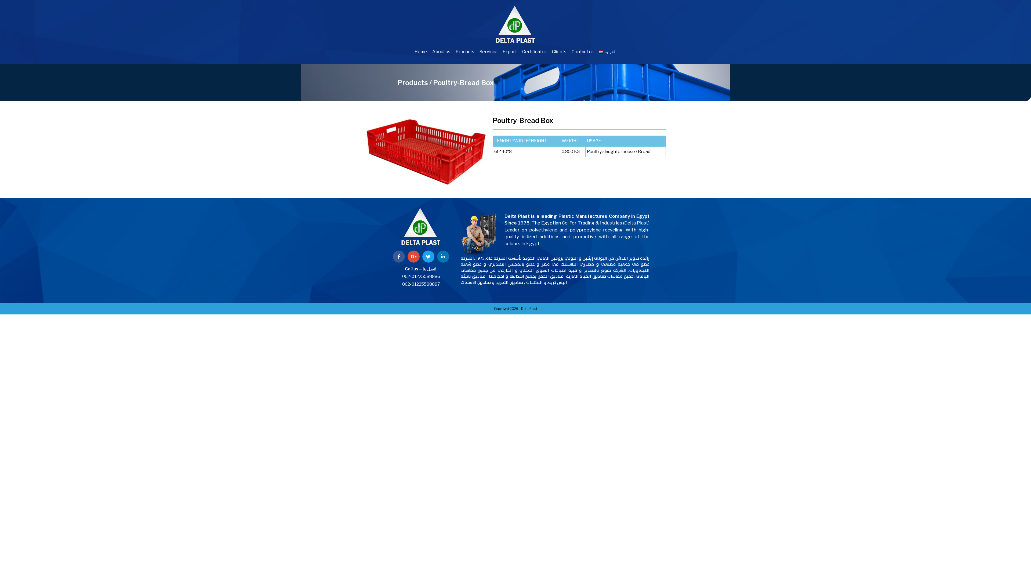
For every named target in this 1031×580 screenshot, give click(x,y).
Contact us (583, 51)
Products (465, 51)
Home (421, 51)
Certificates (534, 51)
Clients (559, 51)
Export (510, 51)
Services (488, 51)
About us (441, 51)
